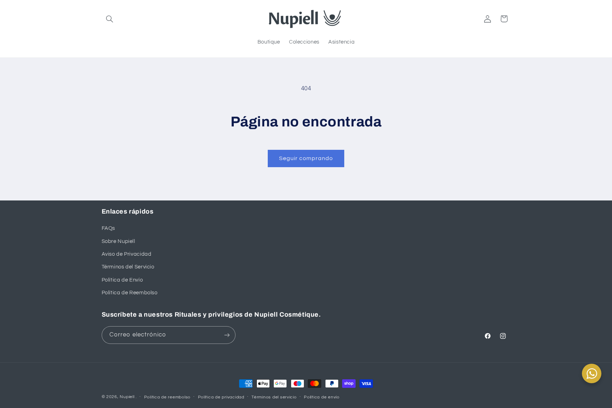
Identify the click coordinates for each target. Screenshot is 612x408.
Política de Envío (122, 280)
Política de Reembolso (130, 292)
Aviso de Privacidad (127, 254)
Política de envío (322, 397)
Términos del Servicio (128, 267)
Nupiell (127, 397)
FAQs (108, 228)
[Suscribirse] (227, 335)
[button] (110, 19)
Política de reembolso (167, 397)
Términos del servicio (273, 397)
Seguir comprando (306, 158)
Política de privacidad (221, 397)
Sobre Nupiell (118, 241)
